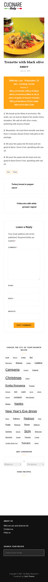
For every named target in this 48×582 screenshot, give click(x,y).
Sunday (18, 437)
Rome (27, 424)
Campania (12, 369)
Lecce (31, 392)
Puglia (7, 425)
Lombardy (18, 397)
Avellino (23, 357)
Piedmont (29, 418)
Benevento (8, 363)
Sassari (18, 431)
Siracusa (38, 432)
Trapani (37, 437)
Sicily (27, 431)
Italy (15, 392)
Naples (18, 403)
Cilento (27, 378)
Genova (7, 392)
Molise (7, 404)
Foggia (31, 386)
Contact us (8, 529)
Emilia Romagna (15, 385)
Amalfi (7, 357)
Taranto (28, 437)
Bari (31, 357)
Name (11, 285)
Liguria (39, 392)
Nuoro (7, 419)
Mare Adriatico (30, 397)
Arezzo (15, 357)
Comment (13, 247)
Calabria (38, 363)
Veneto (36, 443)
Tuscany (26, 443)
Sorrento (8, 437)
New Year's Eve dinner (21, 411)
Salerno (37, 425)
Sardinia (8, 432)
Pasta (15, 172)
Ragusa (17, 425)
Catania (35, 370)
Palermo (16, 419)
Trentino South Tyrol (11, 443)
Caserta (26, 370)
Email (11, 298)
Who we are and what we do (16, 526)
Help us (7, 533)
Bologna (19, 363)
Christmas (13, 378)
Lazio (23, 392)
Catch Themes (29, 576)
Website (12, 311)
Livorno (7, 397)
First (8, 172)
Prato (39, 419)
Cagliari (28, 363)
